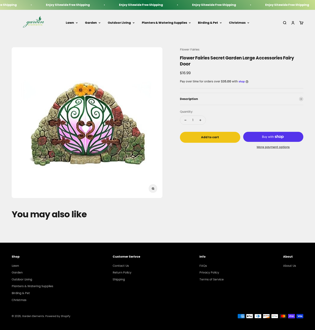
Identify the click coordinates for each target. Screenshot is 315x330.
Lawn (70, 23)
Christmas (237, 23)
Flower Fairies (189, 49)
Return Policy (122, 272)
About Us (289, 266)
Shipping (119, 279)
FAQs (203, 266)
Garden (91, 23)
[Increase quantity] (200, 120)
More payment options (273, 147)
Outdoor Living (119, 23)
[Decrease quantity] (185, 120)
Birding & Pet (208, 23)
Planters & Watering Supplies (164, 23)
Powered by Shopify (57, 316)
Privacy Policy (209, 272)
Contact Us (121, 266)
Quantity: (186, 112)
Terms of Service (211, 279)
